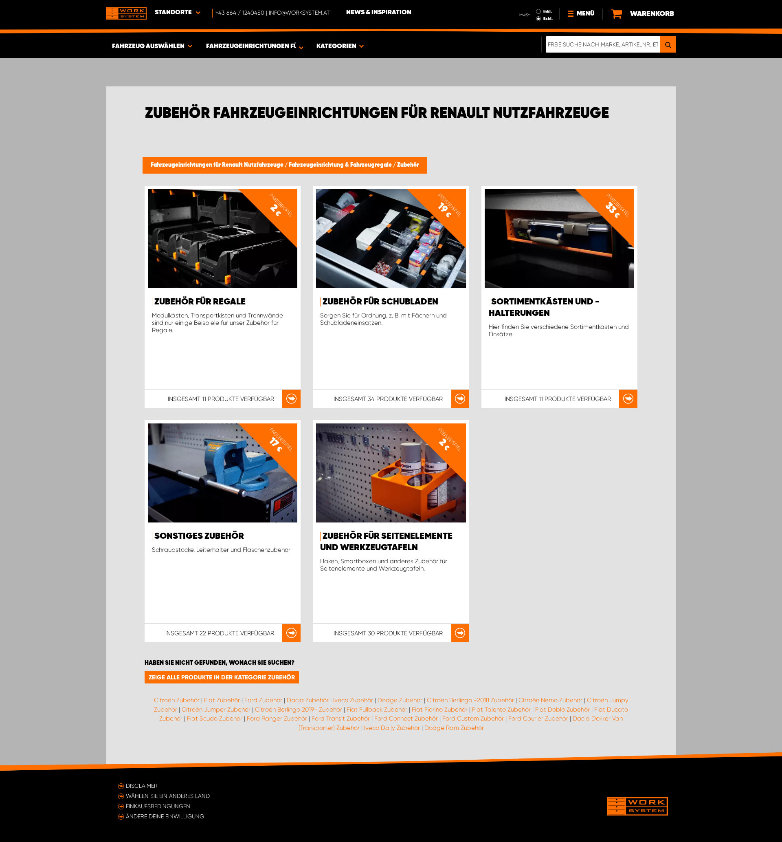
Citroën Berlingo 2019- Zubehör (298, 709)
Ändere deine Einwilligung (165, 816)
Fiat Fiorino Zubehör (440, 709)
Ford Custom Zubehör (473, 718)
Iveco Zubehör (353, 700)
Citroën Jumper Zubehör (216, 709)
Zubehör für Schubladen (380, 302)
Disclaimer (142, 785)
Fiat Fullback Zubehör (377, 709)
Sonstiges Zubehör (199, 536)
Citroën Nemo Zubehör (550, 700)
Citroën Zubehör (177, 700)
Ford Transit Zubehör (341, 718)
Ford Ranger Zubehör (277, 718)
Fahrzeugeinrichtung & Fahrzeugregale (341, 165)
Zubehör (408, 165)
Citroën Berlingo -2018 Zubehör (470, 700)
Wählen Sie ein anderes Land (168, 796)
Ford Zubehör (263, 700)
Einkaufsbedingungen (158, 806)
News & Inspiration (378, 12)
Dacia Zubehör (308, 700)
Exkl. (548, 19)
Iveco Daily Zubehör (392, 728)
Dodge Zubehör (400, 700)
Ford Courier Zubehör (538, 718)
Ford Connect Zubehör (406, 718)
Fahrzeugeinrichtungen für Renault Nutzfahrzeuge (218, 165)
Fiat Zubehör (222, 700)
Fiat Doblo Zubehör (562, 709)
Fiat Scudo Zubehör (214, 718)
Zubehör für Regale (200, 302)
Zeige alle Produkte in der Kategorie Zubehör (222, 677)
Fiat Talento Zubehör (501, 709)
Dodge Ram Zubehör (454, 728)
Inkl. (547, 11)
